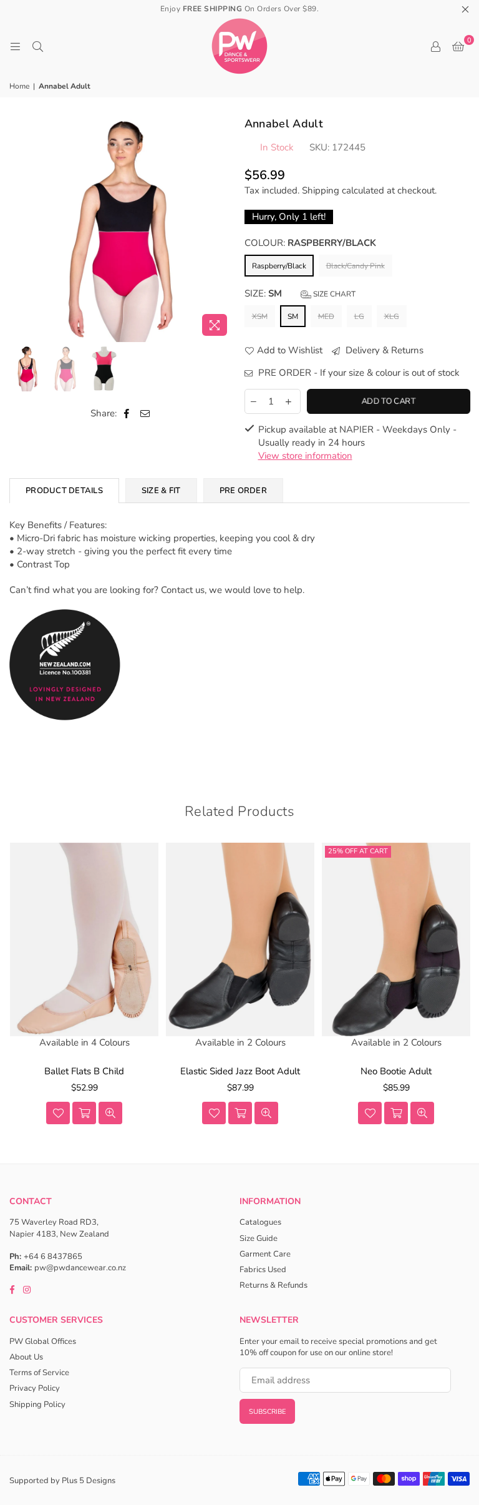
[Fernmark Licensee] (65, 733)
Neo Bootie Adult (396, 1071)
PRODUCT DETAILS (64, 490)
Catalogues (260, 1222)
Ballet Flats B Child (84, 1071)
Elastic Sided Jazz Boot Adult (240, 1071)
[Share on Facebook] (127, 413)
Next (224, 229)
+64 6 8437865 (53, 1256)
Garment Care (265, 1254)
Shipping (320, 190)
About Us (26, 1357)
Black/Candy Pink (355, 266)
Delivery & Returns (383, 350)
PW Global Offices (42, 1341)
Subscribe (267, 1411)
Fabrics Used (263, 1269)
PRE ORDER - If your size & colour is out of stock (358, 372)
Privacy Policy (34, 1388)
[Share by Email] (145, 413)
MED (326, 316)
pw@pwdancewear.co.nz (80, 1267)
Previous (20, 229)
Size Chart (333, 294)
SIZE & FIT (161, 490)
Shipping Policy (37, 1404)
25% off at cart (358, 851)
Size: (300, 293)
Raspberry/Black (279, 266)
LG (359, 316)
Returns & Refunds (273, 1285)
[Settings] (435, 46)
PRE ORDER (243, 490)
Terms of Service (39, 1372)
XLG (391, 316)
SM (293, 316)
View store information (305, 455)
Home (19, 86)
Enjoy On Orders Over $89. (239, 9)
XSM (260, 316)
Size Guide (259, 1238)
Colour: (310, 243)
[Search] (37, 46)
